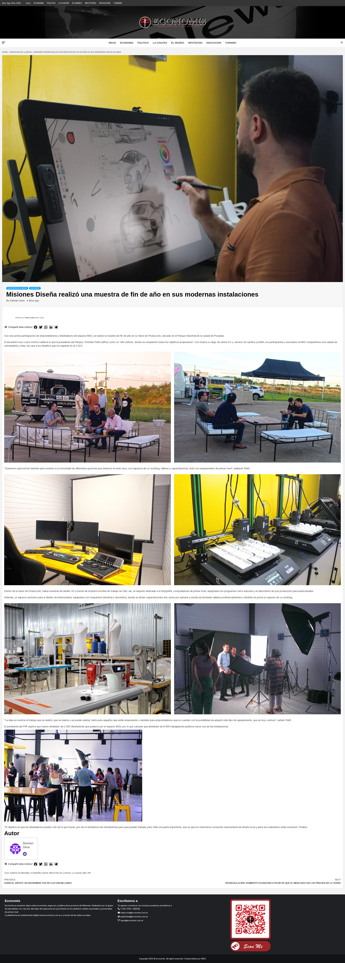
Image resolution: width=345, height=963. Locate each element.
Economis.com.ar (39, 873)
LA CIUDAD (35, 288)
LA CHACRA (64, 3)
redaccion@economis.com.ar (134, 912)
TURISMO (117, 3)
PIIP (89, 873)
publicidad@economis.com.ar (134, 916)
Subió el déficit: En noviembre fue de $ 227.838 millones (38, 881)
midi (85, 873)
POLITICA (51, 3)
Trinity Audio (29, 318)
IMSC (203, 958)
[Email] (25, 854)
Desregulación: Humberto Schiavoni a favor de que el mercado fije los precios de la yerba (283, 881)
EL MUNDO (77, 3)
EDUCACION (104, 3)
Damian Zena (17, 300)
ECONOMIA (39, 3)
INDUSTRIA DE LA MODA (17, 288)
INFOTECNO (90, 3)
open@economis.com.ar (131, 920)
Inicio (28, 3)
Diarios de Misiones (20, 873)
